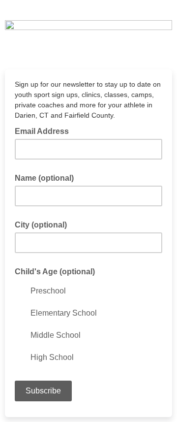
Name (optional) (44, 178)
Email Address (45, 130)
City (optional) (41, 225)
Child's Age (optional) (55, 271)
